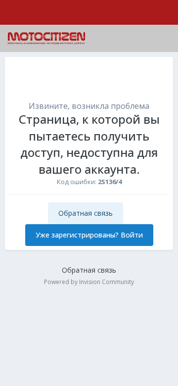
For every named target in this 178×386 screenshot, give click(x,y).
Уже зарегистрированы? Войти (89, 235)
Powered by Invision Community (89, 282)
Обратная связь (85, 213)
